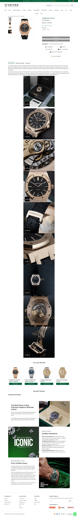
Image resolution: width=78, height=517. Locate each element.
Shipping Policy (22, 502)
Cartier (70, 10)
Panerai (50, 10)
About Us (6, 498)
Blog (35, 504)
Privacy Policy (21, 498)
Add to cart (56, 37)
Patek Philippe (36, 10)
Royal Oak (17, 16)
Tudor (62, 10)
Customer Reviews (7, 502)
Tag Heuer (56, 10)
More (42, 13)
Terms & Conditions (23, 500)
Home (5, 10)
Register (35, 500)
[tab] (11, 63)
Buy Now (56, 40)
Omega (24, 10)
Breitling (29, 10)
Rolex (10, 10)
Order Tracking (37, 502)
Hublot (37, 13)
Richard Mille (44, 10)
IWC (66, 10)
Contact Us (6, 500)
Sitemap (20, 507)
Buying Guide (6, 504)
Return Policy (21, 504)
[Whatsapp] (74, 514)
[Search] (72, 5)
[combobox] (58, 5)
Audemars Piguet (16, 10)
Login (35, 498)
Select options (15, 383)
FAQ (20, 505)
